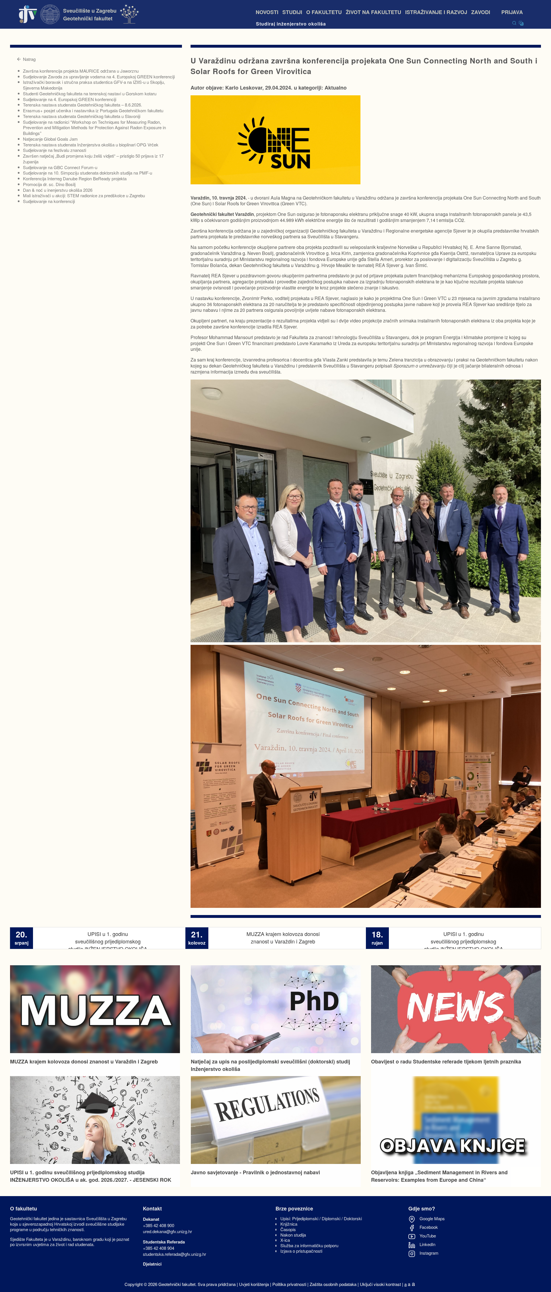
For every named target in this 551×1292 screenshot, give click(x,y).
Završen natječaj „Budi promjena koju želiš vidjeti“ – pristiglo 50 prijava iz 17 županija (93, 159)
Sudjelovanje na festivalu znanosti (54, 150)
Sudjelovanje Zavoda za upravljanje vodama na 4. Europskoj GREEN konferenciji (99, 77)
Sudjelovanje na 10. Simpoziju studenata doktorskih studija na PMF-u (87, 173)
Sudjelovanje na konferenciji (49, 201)
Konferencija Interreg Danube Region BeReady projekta (75, 178)
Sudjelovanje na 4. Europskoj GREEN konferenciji (69, 99)
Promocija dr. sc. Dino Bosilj (49, 184)
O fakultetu (324, 12)
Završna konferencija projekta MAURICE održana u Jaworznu (81, 71)
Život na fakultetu (373, 12)
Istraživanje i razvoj (436, 12)
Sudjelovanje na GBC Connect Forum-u (60, 167)
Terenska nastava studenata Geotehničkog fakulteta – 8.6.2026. (82, 105)
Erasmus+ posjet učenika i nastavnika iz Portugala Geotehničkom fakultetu (93, 110)
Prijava (512, 12)
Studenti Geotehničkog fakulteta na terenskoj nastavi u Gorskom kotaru (89, 93)
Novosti (267, 12)
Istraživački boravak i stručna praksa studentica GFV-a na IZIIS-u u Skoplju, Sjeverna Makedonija (94, 85)
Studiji (292, 12)
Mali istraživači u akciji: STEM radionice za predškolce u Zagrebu (84, 195)
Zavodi (484, 12)
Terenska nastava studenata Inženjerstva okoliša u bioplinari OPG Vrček (90, 145)
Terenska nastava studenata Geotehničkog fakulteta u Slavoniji (81, 116)
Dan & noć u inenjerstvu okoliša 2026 (57, 190)
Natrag (29, 59)
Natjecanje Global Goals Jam (50, 139)
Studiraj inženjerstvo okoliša (291, 23)
